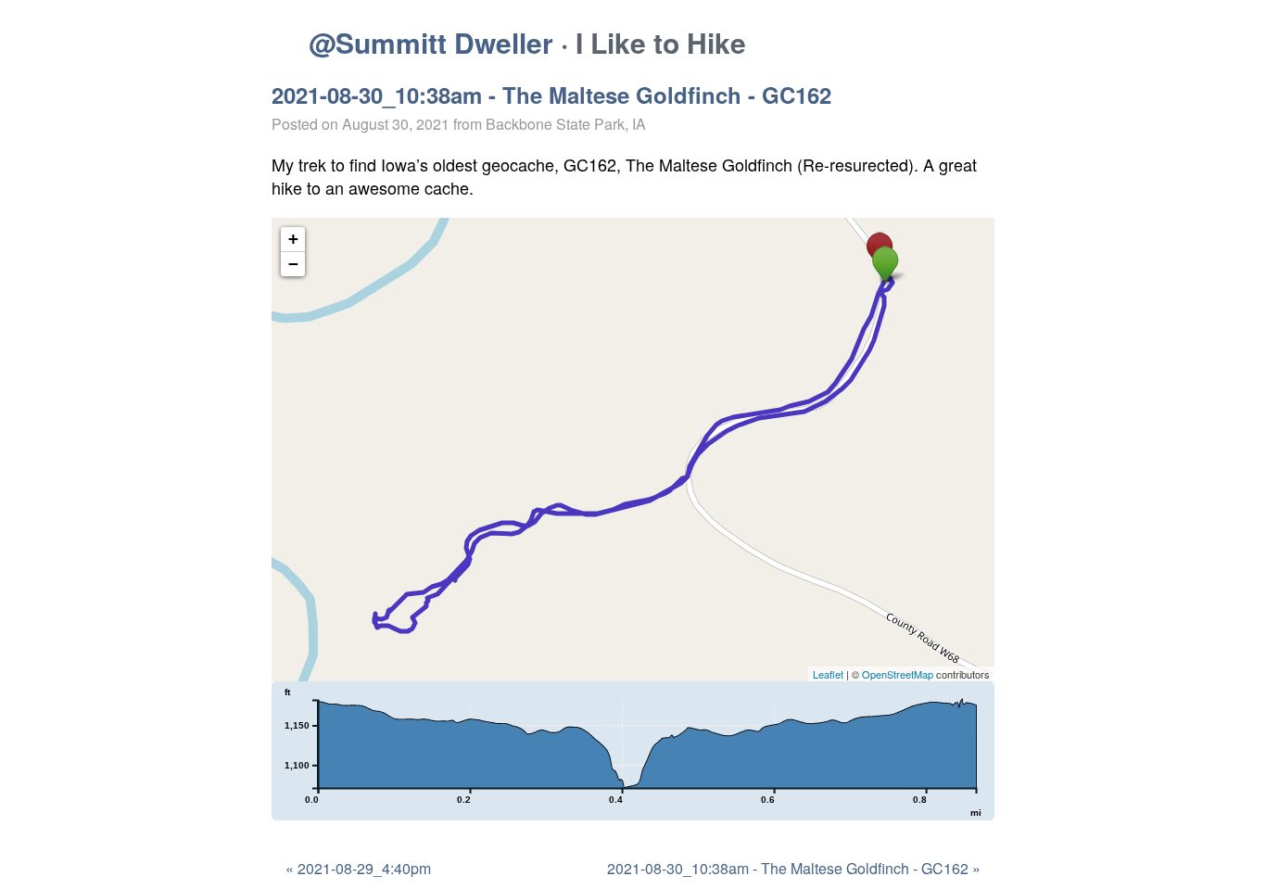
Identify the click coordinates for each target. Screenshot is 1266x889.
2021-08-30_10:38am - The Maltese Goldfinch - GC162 (551, 94)
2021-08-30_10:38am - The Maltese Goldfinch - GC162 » (794, 868)
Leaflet (828, 674)
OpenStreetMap (897, 674)
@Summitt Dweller (431, 42)
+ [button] (293, 238)
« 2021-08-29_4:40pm (358, 868)
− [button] (293, 263)
